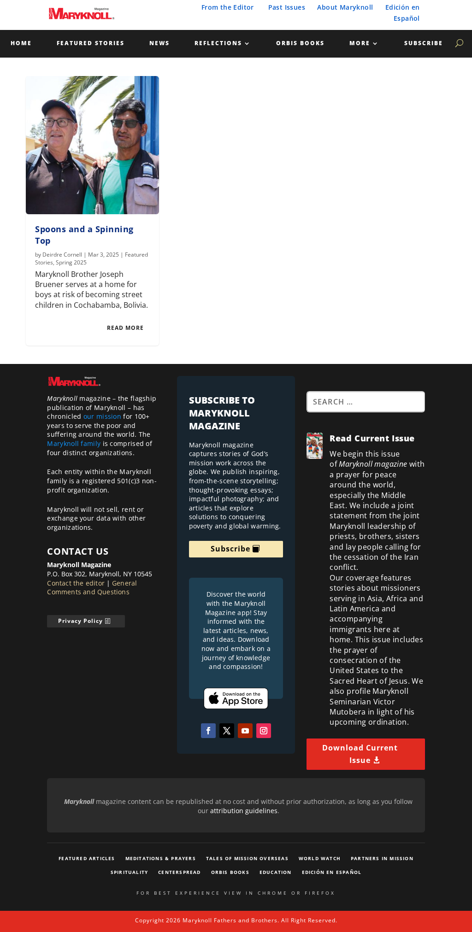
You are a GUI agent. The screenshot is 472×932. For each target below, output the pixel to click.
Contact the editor (76, 583)
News (159, 43)
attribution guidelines (243, 810)
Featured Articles (87, 858)
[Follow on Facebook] (208, 730)
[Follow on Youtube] (245, 730)
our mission (102, 416)
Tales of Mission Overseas (247, 858)
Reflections (218, 43)
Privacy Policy (80, 621)
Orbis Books (300, 43)
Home (21, 43)
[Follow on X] (226, 730)
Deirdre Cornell (62, 254)
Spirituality (129, 872)
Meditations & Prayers (160, 858)
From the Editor (227, 7)
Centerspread (179, 872)
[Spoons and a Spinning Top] (92, 145)
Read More (125, 328)
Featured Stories (90, 43)
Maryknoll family (73, 443)
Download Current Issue (360, 754)
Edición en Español (332, 872)
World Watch (320, 858)
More (359, 43)
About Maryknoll (345, 7)
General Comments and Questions (92, 588)
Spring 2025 (71, 262)
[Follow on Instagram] (263, 730)
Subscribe (423, 43)
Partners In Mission (382, 858)
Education (276, 872)
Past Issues (286, 7)
